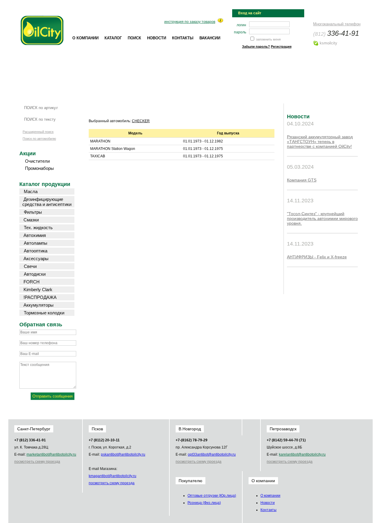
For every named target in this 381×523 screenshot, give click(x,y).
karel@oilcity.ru (302, 454)
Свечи (30, 266)
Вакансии (209, 38)
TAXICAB (97, 156)
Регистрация (281, 46)
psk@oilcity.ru (123, 454)
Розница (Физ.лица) (204, 503)
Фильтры (33, 212)
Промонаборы (39, 168)
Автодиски (35, 274)
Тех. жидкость (38, 227)
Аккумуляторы (39, 305)
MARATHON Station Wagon (112, 149)
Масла (31, 191)
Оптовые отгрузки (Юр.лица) (212, 495)
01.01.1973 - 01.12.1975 (203, 149)
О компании (85, 38)
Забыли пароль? (256, 46)
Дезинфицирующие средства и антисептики (46, 202)
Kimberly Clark (38, 289)
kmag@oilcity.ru (112, 476)
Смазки (31, 219)
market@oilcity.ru (51, 454)
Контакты (182, 38)
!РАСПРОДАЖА (40, 297)
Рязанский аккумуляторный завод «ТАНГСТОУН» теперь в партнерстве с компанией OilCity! (320, 141)
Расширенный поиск (38, 132)
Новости (156, 38)
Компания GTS (301, 180)
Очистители (37, 161)
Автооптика (35, 250)
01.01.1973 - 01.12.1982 (203, 141)
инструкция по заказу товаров (189, 22)
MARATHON (100, 141)
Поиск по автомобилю (39, 138)
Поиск (134, 38)
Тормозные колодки (44, 312)
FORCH (32, 281)
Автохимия (35, 235)
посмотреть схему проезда (37, 462)
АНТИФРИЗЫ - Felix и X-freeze (317, 256)
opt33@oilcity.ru (212, 454)
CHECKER (141, 121)
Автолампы (35, 243)
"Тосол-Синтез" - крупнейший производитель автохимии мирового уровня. (322, 218)
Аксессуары (36, 258)
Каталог (113, 38)
